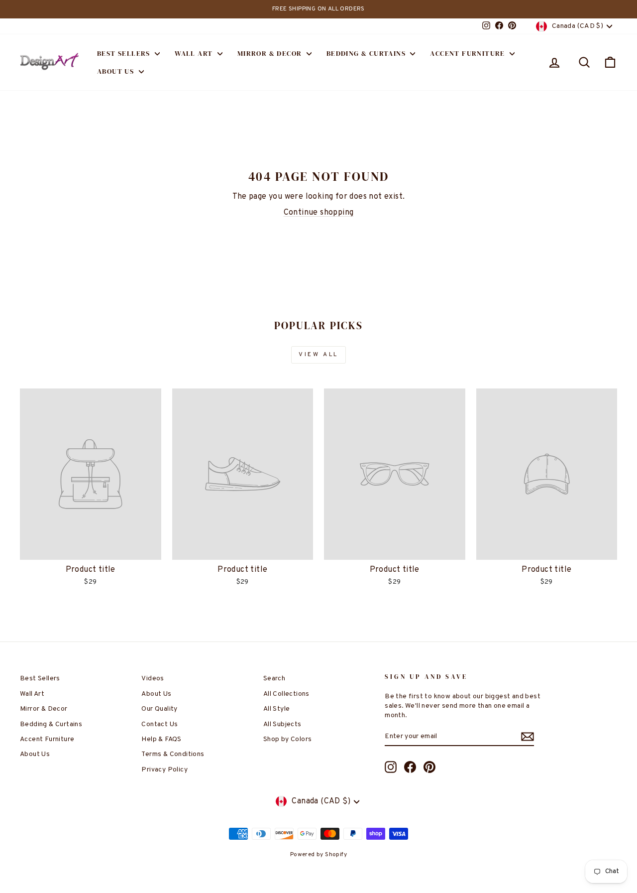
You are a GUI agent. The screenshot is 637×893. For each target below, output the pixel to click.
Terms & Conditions (172, 754)
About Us (116, 71)
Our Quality (159, 709)
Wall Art (195, 53)
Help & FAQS (161, 739)
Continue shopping (319, 213)
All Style (276, 709)
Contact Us (159, 724)
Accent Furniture (468, 53)
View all (318, 355)
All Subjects (282, 724)
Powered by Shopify (318, 855)
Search (274, 678)
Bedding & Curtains (367, 53)
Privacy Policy (164, 769)
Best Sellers (124, 53)
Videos (152, 678)
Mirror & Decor (270, 53)
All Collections (286, 694)
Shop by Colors (287, 739)
